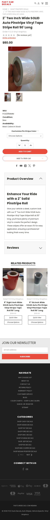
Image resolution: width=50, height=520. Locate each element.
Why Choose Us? (25, 377)
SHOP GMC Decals (25, 435)
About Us (25, 381)
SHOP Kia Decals (25, 445)
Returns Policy (25, 387)
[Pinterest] (34, 165)
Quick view (13, 317)
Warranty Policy (25, 391)
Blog (25, 397)
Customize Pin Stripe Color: (25, 131)
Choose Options (13, 322)
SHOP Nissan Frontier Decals (25, 451)
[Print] (25, 165)
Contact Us (25, 384)
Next (47, 285)
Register (29, 404)
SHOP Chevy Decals (25, 421)
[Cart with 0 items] (42, 3)
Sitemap (25, 407)
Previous (3, 285)
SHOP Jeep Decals (25, 441)
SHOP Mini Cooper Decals (25, 448)
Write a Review (9, 38)
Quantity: (25, 140)
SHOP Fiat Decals (25, 428)
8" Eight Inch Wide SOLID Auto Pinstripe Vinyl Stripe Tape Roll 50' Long (13, 306)
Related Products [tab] (23, 263)
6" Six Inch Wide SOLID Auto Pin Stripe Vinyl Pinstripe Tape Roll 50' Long (36, 306)
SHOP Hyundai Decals (25, 438)
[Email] (21, 165)
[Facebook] (16, 165)
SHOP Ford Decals (25, 431)
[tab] (25, 248)
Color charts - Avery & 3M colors (25, 401)
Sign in (20, 404)
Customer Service (25, 394)
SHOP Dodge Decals (25, 425)
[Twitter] (29, 165)
